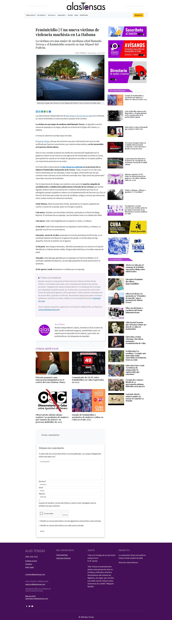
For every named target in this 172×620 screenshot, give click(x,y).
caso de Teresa (43, 141)
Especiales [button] (61, 15)
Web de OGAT (30, 596)
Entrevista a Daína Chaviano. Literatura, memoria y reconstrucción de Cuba (136, 340)
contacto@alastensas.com (48, 309)
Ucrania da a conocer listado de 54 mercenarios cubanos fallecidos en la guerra (135, 383)
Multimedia (84, 15)
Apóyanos (138, 15)
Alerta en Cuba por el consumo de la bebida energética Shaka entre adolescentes (135, 268)
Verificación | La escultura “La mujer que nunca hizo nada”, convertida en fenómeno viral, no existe (136, 355)
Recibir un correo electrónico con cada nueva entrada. (62, 525)
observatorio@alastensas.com (36, 598)
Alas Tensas (80, 52)
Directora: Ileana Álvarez (128, 562)
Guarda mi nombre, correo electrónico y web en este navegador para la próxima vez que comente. (67, 504)
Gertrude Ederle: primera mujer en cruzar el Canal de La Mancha (135, 397)
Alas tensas (35, 551)
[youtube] (32, 606)
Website (42, 494)
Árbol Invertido (62, 555)
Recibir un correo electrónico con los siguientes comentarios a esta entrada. (71, 521)
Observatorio (31, 15)
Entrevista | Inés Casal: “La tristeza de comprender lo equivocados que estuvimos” (135, 370)
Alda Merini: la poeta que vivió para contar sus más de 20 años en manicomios (136, 325)
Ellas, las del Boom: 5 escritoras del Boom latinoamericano (134, 310)
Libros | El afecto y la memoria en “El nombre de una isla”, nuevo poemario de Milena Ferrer (136, 298)
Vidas (76, 15)
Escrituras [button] (51, 15)
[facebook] (26, 606)
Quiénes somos (31, 561)
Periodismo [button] (41, 15)
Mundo (70, 15)
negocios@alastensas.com (35, 584)
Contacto (28, 564)
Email (41, 487)
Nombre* (42, 481)
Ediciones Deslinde (63, 558)
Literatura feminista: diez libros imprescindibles (134, 281)
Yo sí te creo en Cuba (84, 116)
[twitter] (29, 606)
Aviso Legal (29, 567)
